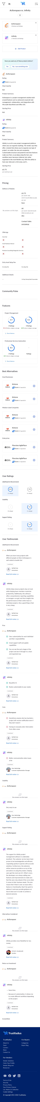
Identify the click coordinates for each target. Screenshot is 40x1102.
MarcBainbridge (16, 768)
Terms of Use (7, 1080)
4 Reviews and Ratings (17, 26)
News (5, 1050)
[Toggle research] (9, 4)
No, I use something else (20, 66)
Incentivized (10, 564)
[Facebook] (9, 1075)
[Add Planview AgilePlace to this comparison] (34, 447)
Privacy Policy (7, 1085)
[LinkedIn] (19, 1075)
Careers (5, 1048)
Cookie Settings (8, 1092)
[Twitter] (14, 1075)
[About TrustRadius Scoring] (3, 82)
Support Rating (7, 517)
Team (5, 1045)
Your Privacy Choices (9, 1087)
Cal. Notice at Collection (10, 1089)
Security (5, 1083)
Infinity (14, 36)
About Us (6, 1043)
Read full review (11, 574)
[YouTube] (5, 1075)
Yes (7, 66)
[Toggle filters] (4, 4)
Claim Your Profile (8, 1063)
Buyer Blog (25, 1045)
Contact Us (6, 1052)
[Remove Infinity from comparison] (36, 35)
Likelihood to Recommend (10, 482)
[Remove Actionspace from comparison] (36, 23)
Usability (5, 499)
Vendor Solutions (8, 1061)
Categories (25, 1043)
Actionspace (15, 24)
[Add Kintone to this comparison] (34, 386)
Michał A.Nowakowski (17, 951)
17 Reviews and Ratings (17, 38)
